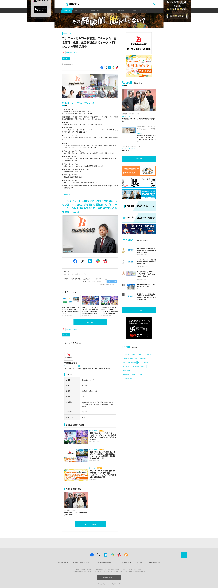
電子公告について (127, 562)
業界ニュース (67, 34)
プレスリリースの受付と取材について (106, 562)
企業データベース (80, 10)
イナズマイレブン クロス (129, 354)
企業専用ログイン (108, 577)
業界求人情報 (95, 10)
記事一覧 (67, 10)
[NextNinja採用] (139, 328)
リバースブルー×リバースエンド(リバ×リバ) (134, 366)
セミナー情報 (108, 10)
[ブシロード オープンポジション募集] (139, 43)
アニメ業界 (132, 10)
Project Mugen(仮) (143, 362)
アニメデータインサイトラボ (145, 354)
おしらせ (139, 562)
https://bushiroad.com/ (71, 366)
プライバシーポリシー (153, 562)
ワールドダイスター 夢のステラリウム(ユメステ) (135, 374)
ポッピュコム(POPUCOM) (129, 362)
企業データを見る (90, 524)
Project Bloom (126, 370)
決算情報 (121, 10)
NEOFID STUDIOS (127, 378)
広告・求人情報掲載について (81, 562)
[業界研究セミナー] (139, 66)
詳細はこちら (68, 195)
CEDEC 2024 (142, 358)
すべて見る (90, 322)
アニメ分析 (144, 10)
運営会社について (63, 562)
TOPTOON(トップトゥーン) (130, 358)
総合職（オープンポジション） (78, 103)
